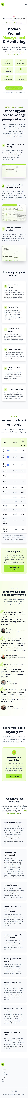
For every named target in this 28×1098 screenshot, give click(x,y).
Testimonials (5, 1074)
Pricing (3, 1077)
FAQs (3, 1079)
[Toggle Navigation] (26, 4)
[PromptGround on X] (12, 1091)
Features (4, 1070)
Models (3, 1072)
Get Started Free (14, 776)
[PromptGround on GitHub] (16, 1091)
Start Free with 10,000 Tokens (14, 88)
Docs (3, 1081)
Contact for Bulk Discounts (14, 568)
